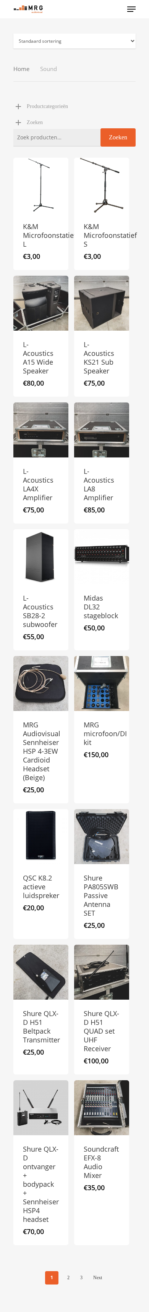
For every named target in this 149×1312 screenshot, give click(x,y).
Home (21, 69)
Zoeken (118, 137)
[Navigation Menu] (131, 9)
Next (97, 1277)
